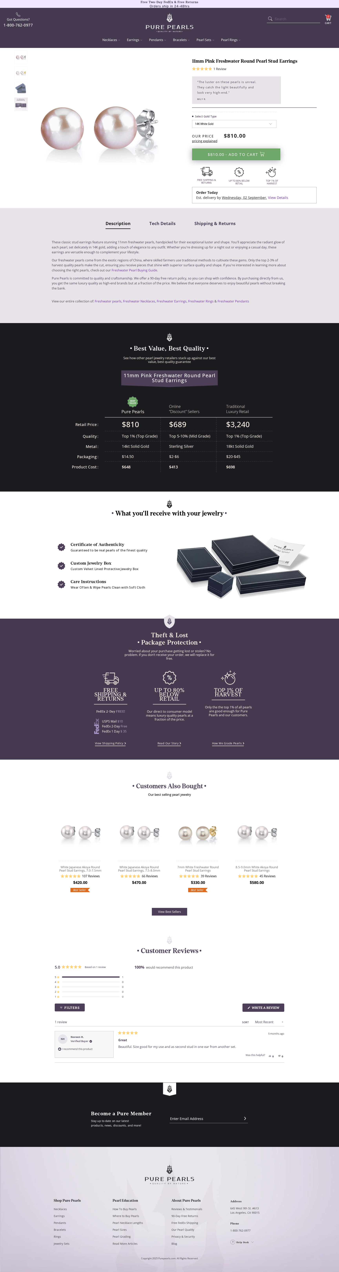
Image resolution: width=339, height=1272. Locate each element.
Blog (174, 1243)
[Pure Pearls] (169, 20)
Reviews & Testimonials (186, 1209)
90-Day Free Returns (184, 1216)
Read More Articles (125, 1243)
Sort (246, 1022)
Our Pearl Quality (182, 1230)
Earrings (133, 40)
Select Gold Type (206, 116)
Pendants (156, 40)
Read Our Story (168, 743)
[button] (209, 69)
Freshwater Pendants (233, 301)
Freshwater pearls (108, 301)
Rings (57, 1236)
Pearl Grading (122, 1236)
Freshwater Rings (201, 301)
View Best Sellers (169, 912)
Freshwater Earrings (172, 301)
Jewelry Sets (61, 1243)
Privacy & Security (183, 1236)
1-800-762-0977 (240, 1230)
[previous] (57, 850)
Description (118, 223)
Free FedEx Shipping (184, 1223)
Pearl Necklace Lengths (128, 1223)
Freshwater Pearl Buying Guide (134, 270)
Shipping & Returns (215, 223)
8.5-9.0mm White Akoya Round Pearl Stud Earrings (256, 832)
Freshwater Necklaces (139, 301)
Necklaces (109, 40)
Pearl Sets (204, 40)
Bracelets (180, 40)
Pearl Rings (229, 40)
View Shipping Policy (109, 743)
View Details (278, 197)
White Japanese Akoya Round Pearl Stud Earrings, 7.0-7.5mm (80, 832)
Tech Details (162, 223)
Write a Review (267, 1008)
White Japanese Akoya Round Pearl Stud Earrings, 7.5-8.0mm (139, 832)
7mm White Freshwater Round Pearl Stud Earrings (197, 832)
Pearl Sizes (120, 1230)
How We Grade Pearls (227, 743)
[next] (281, 850)
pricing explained (204, 141)
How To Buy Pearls (125, 1209)
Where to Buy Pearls (126, 1216)
